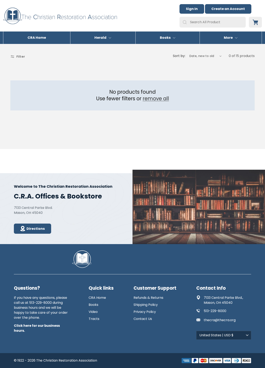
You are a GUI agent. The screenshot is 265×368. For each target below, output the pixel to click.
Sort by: (179, 55)
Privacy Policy (145, 311)
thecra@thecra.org (220, 320)
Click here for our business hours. (37, 328)
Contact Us (143, 318)
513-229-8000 (215, 311)
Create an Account (228, 8)
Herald (100, 38)
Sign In (192, 8)
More (228, 38)
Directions (35, 228)
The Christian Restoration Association (66, 360)
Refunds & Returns (148, 297)
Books (165, 38)
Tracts (94, 318)
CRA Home (37, 38)
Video (93, 311)
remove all (156, 98)
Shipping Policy (146, 304)
